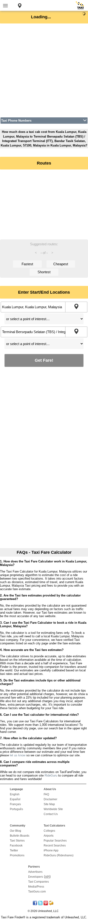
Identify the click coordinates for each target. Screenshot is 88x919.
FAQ (46, 794)
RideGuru (51, 775)
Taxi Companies (38, 881)
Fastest (27, 264)
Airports (49, 835)
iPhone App (51, 850)
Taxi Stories (17, 840)
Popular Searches (55, 840)
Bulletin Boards (19, 835)
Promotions (17, 855)
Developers (35, 876)
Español (15, 799)
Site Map (49, 804)
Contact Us (51, 814)
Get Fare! (44, 360)
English (14, 794)
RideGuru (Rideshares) (58, 855)
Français (15, 804)
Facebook (16, 845)
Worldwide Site (53, 809)
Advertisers (35, 871)
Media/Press (36, 886)
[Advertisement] (44, 70)
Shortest (44, 272)
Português (16, 809)
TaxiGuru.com (37, 891)
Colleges (49, 830)
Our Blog (15, 830)
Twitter (14, 850)
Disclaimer (50, 799)
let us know (17, 755)
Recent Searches (55, 845)
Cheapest (60, 264)
